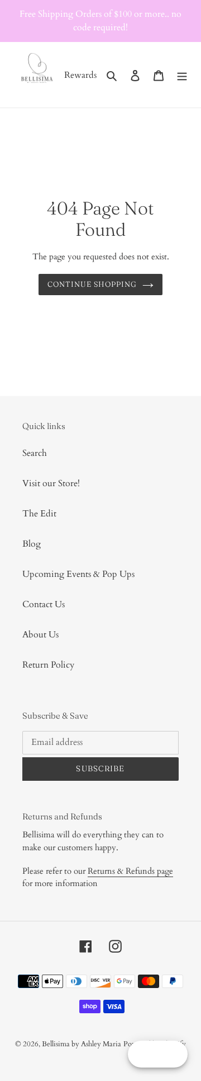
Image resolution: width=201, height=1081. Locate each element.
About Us (40, 634)
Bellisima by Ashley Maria (81, 1044)
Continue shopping (92, 283)
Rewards (80, 75)
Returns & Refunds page (130, 871)
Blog (31, 544)
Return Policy (48, 665)
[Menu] (182, 75)
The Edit (39, 513)
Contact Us (43, 604)
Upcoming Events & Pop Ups (78, 574)
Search (34, 453)
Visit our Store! (51, 483)
